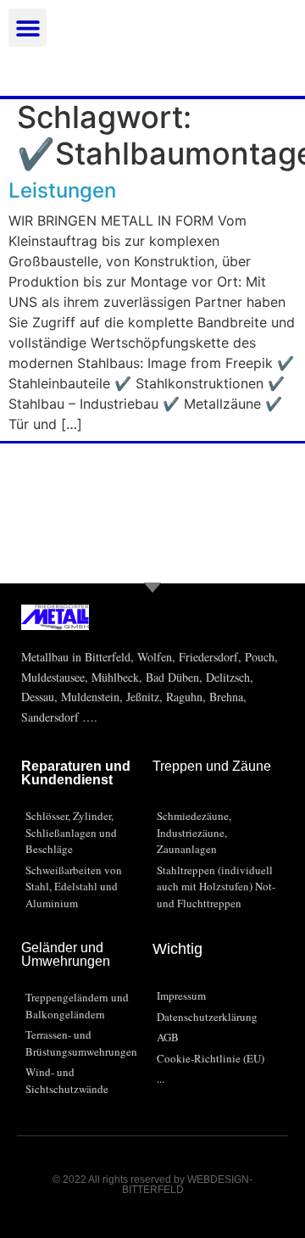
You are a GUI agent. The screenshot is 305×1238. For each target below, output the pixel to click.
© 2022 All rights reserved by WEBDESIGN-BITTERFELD (152, 1185)
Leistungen (62, 190)
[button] (27, 27)
